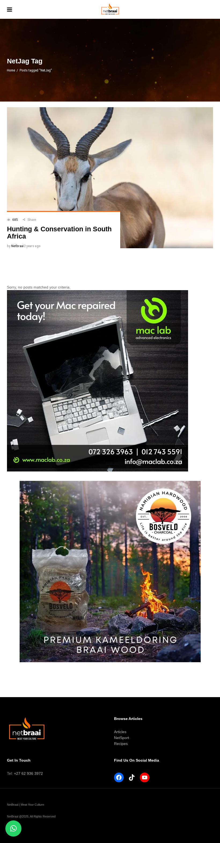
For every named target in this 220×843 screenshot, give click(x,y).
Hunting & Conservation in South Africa (59, 232)
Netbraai (17, 246)
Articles (120, 732)
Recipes (121, 743)
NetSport (121, 738)
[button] (13, 828)
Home (11, 70)
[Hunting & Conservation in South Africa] (110, 177)
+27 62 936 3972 (28, 773)
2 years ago (32, 246)
